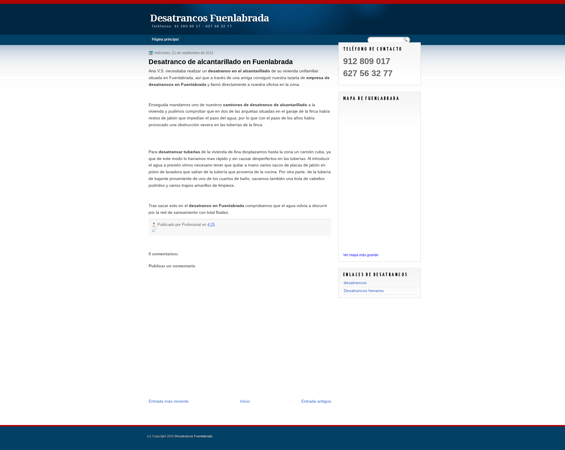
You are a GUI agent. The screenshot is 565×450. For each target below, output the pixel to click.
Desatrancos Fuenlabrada (209, 18)
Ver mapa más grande (360, 255)
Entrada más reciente (169, 401)
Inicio (245, 401)
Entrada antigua (316, 401)
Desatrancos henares (364, 290)
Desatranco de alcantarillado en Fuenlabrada (221, 62)
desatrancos (355, 282)
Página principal (165, 39)
